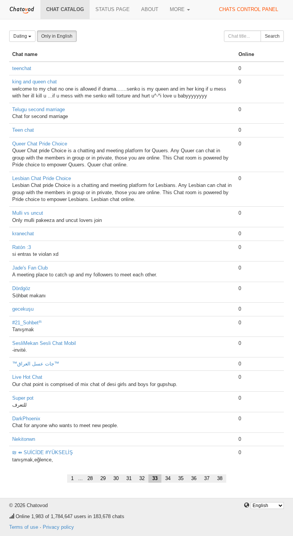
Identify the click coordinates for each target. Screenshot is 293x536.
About (149, 9)
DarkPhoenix (26, 418)
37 (206, 478)
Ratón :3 (21, 247)
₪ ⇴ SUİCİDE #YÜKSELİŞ (42, 452)
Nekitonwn (23, 439)
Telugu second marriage (38, 109)
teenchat (21, 68)
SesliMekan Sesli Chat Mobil (44, 343)
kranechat (23, 233)
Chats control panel (248, 9)
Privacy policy (58, 527)
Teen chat (23, 130)
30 (116, 478)
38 (219, 478)
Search (272, 36)
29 (103, 478)
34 (168, 478)
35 (181, 478)
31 (129, 478)
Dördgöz (21, 288)
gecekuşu (23, 309)
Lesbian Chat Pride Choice (41, 178)
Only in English (56, 36)
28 (90, 478)
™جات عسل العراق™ (35, 364)
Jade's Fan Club (30, 268)
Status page (112, 9)
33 (155, 478)
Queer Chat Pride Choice (39, 144)
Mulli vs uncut (27, 213)
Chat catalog (65, 9)
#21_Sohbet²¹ (27, 322)
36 (193, 478)
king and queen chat (34, 82)
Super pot (23, 398)
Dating (20, 36)
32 (142, 478)
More (178, 9)
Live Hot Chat (27, 377)
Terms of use (23, 527)
